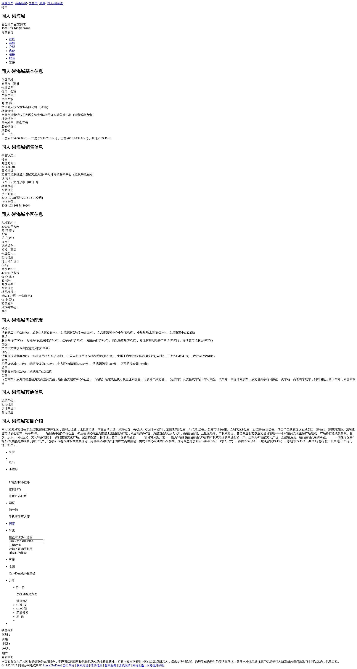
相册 (12, 54)
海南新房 (21, 3)
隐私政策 (124, 665)
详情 (12, 43)
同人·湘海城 (55, 3)
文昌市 (33, 3)
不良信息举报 (155, 665)
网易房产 (7, 3)
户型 (12, 46)
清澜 (42, 3)
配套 (12, 58)
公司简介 (69, 665)
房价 (12, 50)
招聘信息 (96, 665)
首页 (12, 39)
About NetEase (52, 665)
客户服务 (110, 665)
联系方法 (83, 665)
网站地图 (138, 665)
